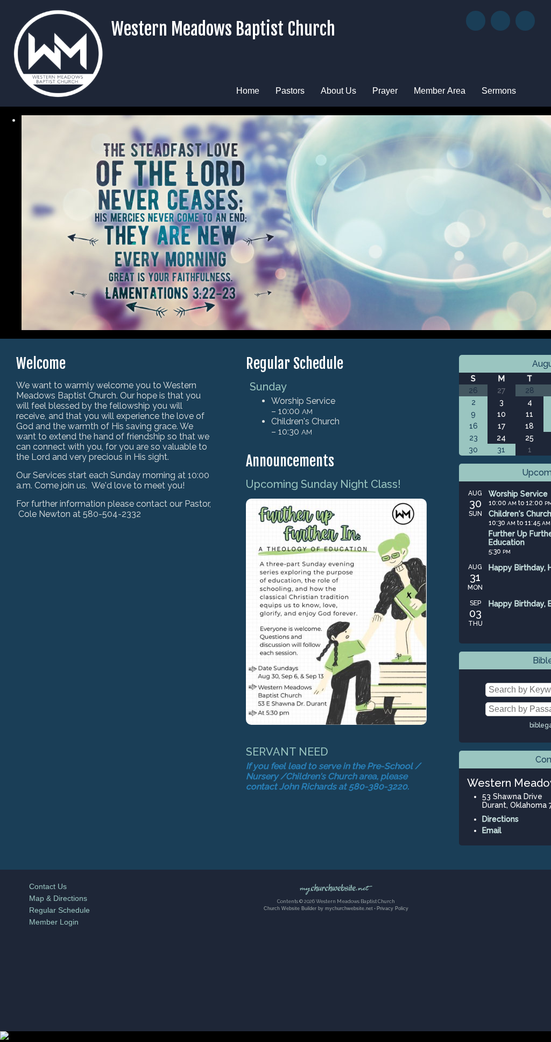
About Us (338, 90)
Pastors (290, 90)
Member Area (439, 90)
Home (247, 90)
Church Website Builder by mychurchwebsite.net (318, 908)
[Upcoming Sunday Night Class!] (336, 722)
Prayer (385, 90)
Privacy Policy (392, 908)
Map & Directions (56, 898)
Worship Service (518, 493)
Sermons (499, 90)
